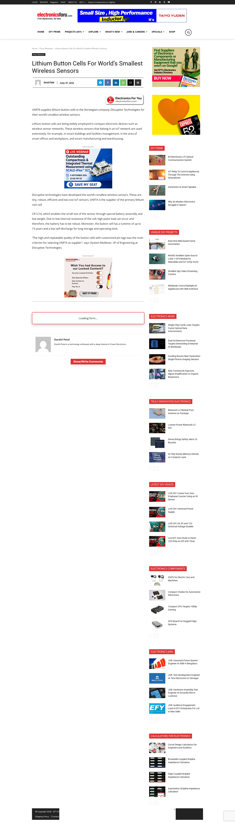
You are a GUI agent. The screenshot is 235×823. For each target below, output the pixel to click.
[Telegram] (100, 82)
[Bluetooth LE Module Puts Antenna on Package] (157, 413)
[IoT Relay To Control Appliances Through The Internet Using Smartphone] (157, 175)
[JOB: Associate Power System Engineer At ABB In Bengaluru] (157, 663)
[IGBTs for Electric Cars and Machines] (157, 580)
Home (34, 48)
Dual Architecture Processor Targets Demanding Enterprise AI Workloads (183, 343)
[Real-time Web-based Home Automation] (157, 244)
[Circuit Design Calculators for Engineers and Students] (157, 748)
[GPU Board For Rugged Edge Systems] (157, 624)
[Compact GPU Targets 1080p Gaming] (157, 610)
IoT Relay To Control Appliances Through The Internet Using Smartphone (183, 174)
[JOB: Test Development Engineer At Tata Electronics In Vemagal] (157, 678)
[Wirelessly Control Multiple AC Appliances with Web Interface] (157, 289)
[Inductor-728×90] (132, 21)
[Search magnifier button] (188, 32)
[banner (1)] (88, 296)
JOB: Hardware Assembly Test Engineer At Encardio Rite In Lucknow (183, 692)
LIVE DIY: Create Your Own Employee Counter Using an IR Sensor (183, 496)
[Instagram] (155, 2)
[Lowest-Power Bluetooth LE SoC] (157, 428)
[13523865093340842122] (176, 134)
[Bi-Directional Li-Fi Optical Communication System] (157, 160)
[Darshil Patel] (38, 82)
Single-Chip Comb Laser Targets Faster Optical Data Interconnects (184, 328)
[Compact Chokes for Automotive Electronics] (157, 595)
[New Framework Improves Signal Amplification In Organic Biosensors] (157, 374)
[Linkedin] (160, 2)
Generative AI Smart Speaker (182, 187)
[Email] (130, 82)
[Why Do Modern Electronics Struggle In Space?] (157, 205)
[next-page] (156, 216)
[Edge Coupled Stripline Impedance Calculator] (157, 777)
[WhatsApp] (123, 82)
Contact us (57, 816)
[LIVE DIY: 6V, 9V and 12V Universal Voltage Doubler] (157, 527)
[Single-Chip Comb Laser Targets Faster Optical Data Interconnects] (157, 328)
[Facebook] (151, 2)
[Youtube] (169, 2)
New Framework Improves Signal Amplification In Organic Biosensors (183, 374)
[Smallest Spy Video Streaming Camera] (157, 274)
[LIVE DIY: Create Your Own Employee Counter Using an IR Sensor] (157, 496)
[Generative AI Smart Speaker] (157, 190)
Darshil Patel (49, 82)
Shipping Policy (42, 816)
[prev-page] (151, 216)
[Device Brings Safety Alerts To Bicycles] (157, 442)
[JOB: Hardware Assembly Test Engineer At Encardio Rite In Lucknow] (157, 693)
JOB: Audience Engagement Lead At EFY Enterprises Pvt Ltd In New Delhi (183, 708)
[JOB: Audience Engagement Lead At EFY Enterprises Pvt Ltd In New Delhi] (157, 708)
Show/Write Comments (88, 361)
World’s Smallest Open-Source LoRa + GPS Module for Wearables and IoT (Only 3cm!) (183, 258)
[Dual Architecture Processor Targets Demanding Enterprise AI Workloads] (157, 344)
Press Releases (46, 48)
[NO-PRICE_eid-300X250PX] (176, 86)
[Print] (138, 82)
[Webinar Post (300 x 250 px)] (88, 187)
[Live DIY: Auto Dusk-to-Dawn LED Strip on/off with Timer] (157, 541)
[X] (164, 2)
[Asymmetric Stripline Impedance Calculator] (157, 791)
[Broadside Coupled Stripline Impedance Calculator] (157, 762)
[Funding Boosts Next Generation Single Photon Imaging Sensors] (157, 359)
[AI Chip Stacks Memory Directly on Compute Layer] (157, 457)
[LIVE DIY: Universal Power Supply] (157, 512)
